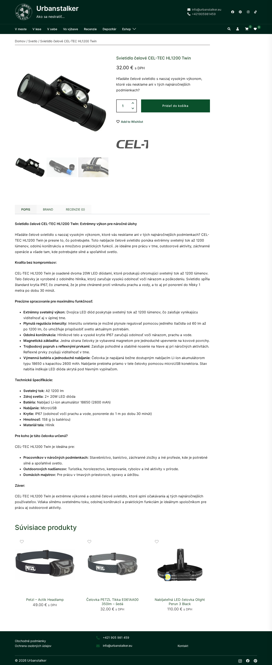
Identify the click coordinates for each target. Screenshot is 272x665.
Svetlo (32, 41)
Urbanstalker (57, 8)
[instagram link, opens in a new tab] (247, 11)
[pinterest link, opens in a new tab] (240, 11)
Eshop (126, 29)
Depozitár (109, 29)
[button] (229, 29)
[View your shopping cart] (246, 29)
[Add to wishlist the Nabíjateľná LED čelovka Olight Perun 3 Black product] (156, 541)
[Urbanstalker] (24, 12)
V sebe (52, 29)
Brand (48, 209)
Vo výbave (70, 29)
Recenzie (90, 29)
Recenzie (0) (75, 209)
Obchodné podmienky (30, 641)
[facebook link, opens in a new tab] (232, 11)
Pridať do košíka (175, 106)
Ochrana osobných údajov (33, 646)
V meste (21, 29)
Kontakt (183, 646)
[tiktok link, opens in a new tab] (255, 11)
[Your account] (238, 29)
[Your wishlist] (255, 29)
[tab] (26, 209)
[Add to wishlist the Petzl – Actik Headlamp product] (22, 541)
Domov (20, 41)
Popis (25, 209)
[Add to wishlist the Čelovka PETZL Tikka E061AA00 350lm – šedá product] (89, 541)
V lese (37, 29)
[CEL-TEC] (132, 144)
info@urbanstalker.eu (117, 645)
